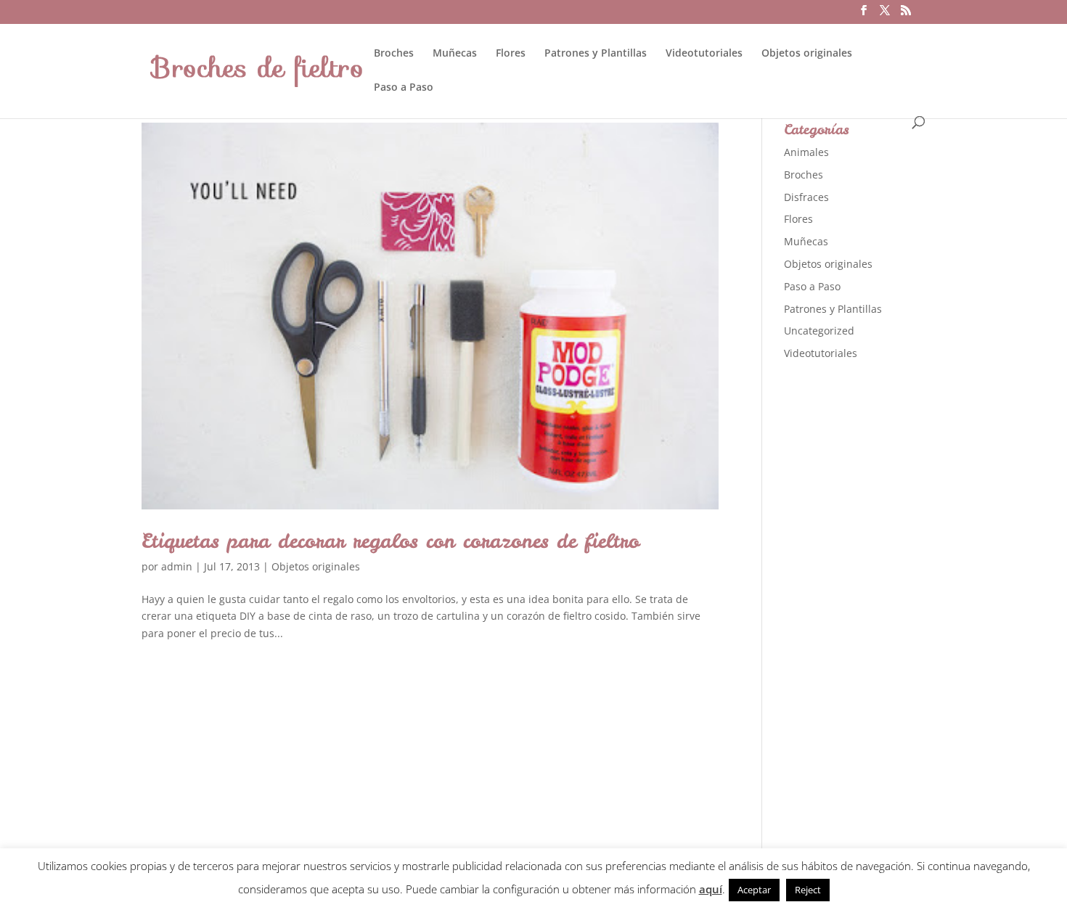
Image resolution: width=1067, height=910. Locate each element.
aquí (710, 889)
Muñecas (455, 54)
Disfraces (806, 197)
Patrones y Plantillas (595, 54)
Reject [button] (808, 889)
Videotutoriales (704, 54)
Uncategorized (819, 330)
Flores (511, 54)
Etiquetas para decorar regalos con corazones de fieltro (390, 541)
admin (176, 566)
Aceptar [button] (754, 889)
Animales (806, 152)
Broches (394, 54)
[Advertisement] (893, 601)
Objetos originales (806, 54)
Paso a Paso (403, 88)
